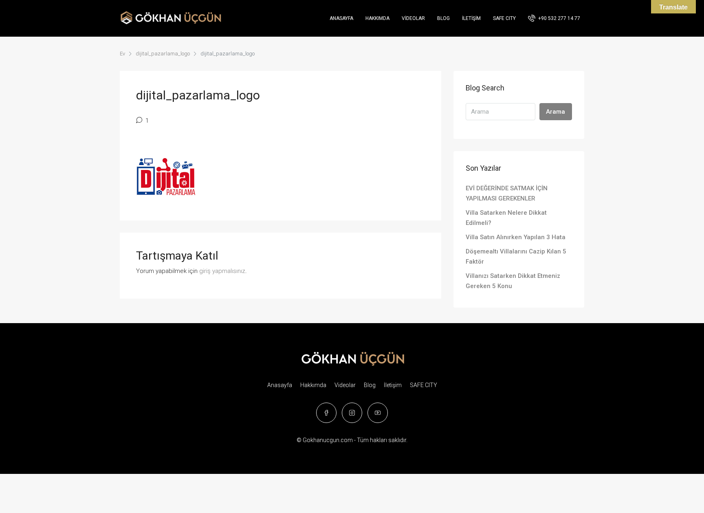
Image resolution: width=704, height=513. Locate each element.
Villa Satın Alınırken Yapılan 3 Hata (515, 237)
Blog (443, 18)
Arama (555, 111)
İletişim (471, 18)
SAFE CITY (504, 18)
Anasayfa (341, 18)
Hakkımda (377, 18)
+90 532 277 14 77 (558, 18)
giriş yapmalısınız (222, 271)
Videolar (413, 18)
